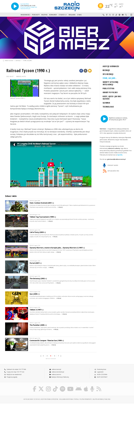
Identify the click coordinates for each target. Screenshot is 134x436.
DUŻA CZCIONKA (102, 374)
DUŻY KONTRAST (102, 377)
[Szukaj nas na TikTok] (55, 386)
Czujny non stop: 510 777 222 (15, 372)
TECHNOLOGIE (108, 106)
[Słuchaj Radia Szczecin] (15, 6)
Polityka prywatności (86, 399)
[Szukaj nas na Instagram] (48, 386)
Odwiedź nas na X (110, 15)
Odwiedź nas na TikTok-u (116, 15)
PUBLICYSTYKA (108, 88)
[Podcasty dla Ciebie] (92, 386)
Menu (131, 15)
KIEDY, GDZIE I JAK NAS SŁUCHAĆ (112, 97)
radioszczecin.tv (56, 374)
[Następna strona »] (60, 356)
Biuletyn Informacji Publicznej (60, 377)
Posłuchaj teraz (101, 369)
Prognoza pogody (11, 377)
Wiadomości (25, 15)
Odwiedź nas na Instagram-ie (113, 15)
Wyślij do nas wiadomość (122, 15)
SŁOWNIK (106, 102)
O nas (79, 15)
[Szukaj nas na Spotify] (62, 386)
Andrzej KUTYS (21, 76)
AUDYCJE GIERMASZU (111, 66)
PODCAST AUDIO (112, 165)
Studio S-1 (63, 15)
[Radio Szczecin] (67, 6)
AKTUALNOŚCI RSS (113, 171)
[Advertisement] (18, 419)
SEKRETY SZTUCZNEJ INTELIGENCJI (110, 83)
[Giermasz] (67, 38)
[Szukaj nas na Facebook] (34, 386)
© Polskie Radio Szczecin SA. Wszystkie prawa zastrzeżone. (41, 399)
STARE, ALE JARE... (27, 60)
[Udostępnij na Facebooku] (81, 71)
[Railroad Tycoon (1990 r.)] (24, 88)
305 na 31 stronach (51, 358)
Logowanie (100, 372)
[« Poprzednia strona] (40, 356)
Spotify (119, 155)
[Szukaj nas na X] (41, 386)
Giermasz (18, 60)
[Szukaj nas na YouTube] (70, 386)
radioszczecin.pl (56, 369)
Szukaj (126, 15)
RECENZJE (106, 70)
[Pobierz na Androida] (78, 386)
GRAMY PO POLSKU (110, 92)
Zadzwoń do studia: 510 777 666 (16, 369)
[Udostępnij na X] (85, 71)
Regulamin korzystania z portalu (69, 399)
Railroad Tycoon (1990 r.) (28, 70)
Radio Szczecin (9, 60)
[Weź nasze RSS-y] (98, 386)
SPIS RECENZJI (108, 74)
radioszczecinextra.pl (57, 372)
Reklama (72, 15)
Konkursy (53, 15)
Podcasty (36, 15)
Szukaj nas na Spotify (119, 15)
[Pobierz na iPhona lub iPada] (86, 386)
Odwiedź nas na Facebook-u (106, 15)
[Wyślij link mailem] (90, 71)
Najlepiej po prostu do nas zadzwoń (103, 15)
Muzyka (44, 15)
